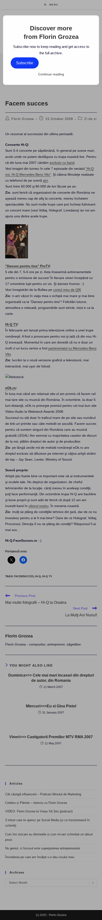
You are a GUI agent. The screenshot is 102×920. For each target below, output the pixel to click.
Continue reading (51, 74)
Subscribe (24, 63)
